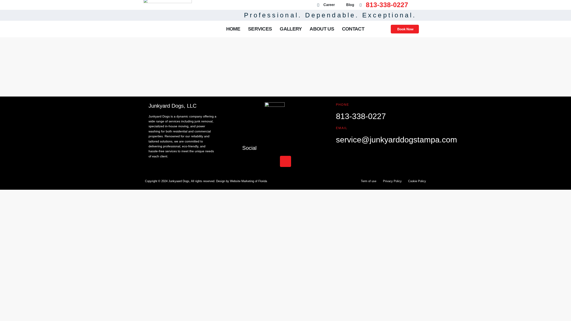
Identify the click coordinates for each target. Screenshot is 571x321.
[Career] (318, 5)
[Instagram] (285, 161)
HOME (233, 29)
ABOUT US (322, 29)
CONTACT (353, 29)
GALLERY (291, 29)
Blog (350, 5)
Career (329, 5)
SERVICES (260, 29)
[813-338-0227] (360, 5)
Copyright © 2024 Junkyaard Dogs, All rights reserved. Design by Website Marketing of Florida (206, 181)
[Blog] (341, 5)
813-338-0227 (387, 4)
